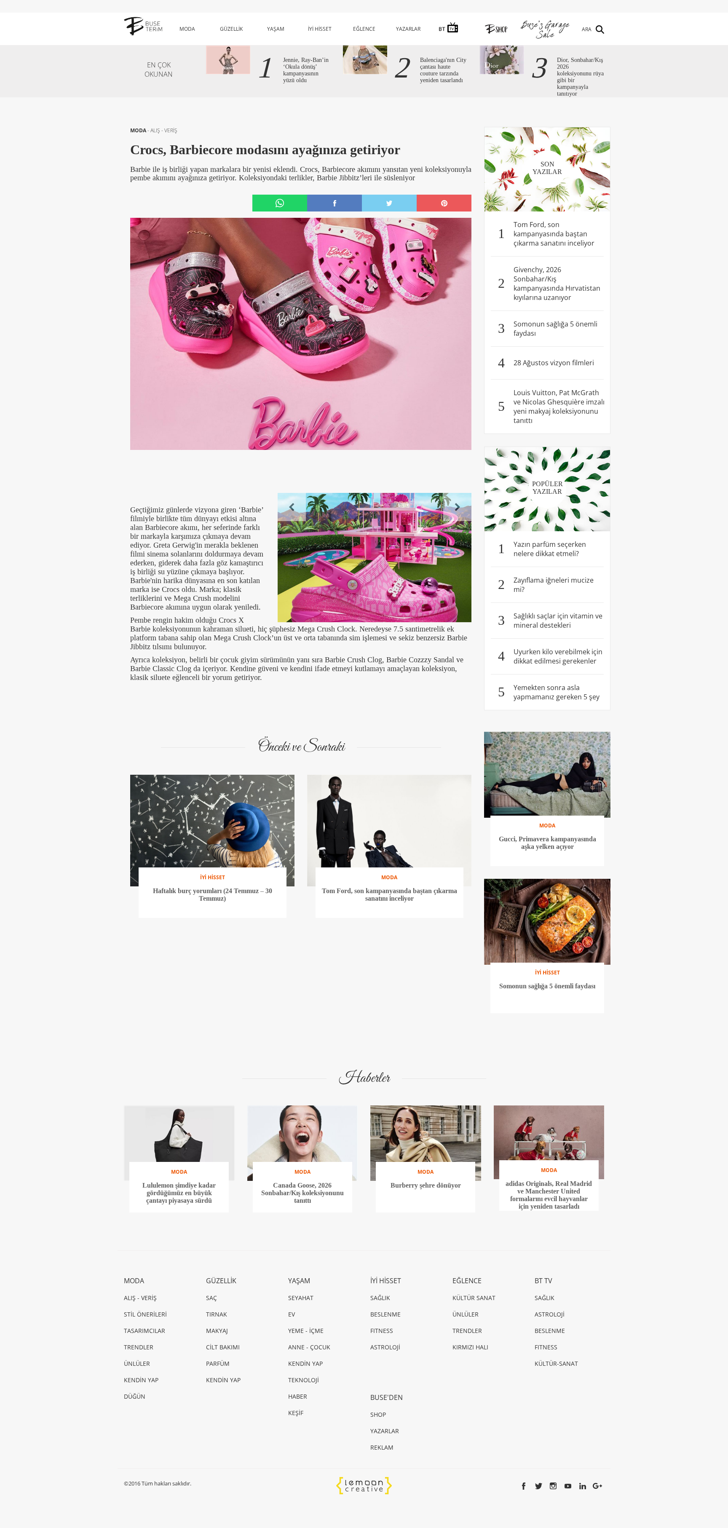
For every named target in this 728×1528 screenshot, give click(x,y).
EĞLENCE (364, 28)
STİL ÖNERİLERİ (145, 1314)
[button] (292, 507)
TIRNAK (216, 1314)
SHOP (378, 1414)
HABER (297, 1396)
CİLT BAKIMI (223, 1347)
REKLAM (381, 1447)
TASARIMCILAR (144, 1331)
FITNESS (381, 1331)
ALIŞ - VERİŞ (163, 130)
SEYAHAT (300, 1298)
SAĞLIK (380, 1298)
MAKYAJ (217, 1331)
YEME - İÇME (306, 1331)
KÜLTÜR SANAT (473, 1298)
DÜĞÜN (134, 1396)
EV (291, 1314)
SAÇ (211, 1298)
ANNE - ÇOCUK (309, 1347)
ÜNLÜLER (137, 1363)
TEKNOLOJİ (303, 1380)
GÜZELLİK (231, 28)
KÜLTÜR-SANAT (556, 1363)
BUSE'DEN (386, 1397)
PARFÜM (218, 1363)
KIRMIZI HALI (470, 1347)
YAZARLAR (408, 28)
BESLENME (385, 1314)
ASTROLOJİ (385, 1347)
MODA (187, 28)
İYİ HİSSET (320, 28)
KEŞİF (295, 1413)
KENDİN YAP (141, 1380)
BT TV (543, 1280)
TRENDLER (138, 1347)
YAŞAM (275, 28)
